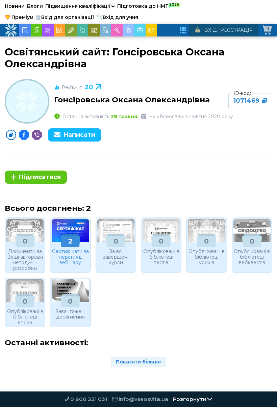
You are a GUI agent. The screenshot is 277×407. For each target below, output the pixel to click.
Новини (15, 6)
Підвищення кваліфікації (80, 6)
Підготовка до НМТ (148, 5)
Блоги (35, 6)
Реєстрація (236, 30)
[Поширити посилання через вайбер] (37, 135)
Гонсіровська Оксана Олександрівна (132, 99)
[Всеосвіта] (11, 30)
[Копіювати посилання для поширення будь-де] (11, 135)
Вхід (210, 30)
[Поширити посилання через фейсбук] (24, 135)
